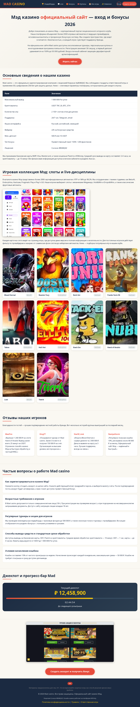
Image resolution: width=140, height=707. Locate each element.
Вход (119, 4)
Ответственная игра (89, 702)
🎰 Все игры (94, 4)
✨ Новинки (107, 4)
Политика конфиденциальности (56, 702)
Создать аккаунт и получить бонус (70, 671)
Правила (75, 702)
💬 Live (60, 4)
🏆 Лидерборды (48, 4)
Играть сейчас (70, 61)
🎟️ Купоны (81, 4)
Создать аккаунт (129, 4)
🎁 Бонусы (70, 4)
